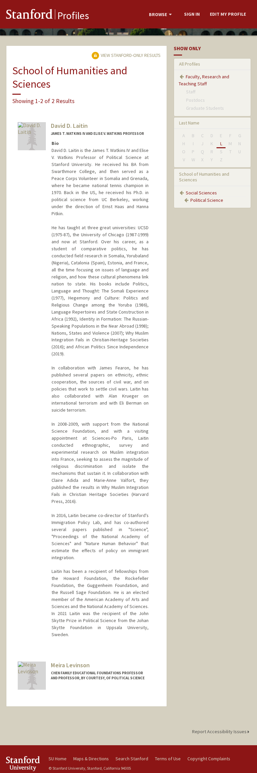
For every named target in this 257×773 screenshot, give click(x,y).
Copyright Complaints (208, 759)
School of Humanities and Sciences (204, 177)
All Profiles (189, 64)
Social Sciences (201, 193)
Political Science (206, 200)
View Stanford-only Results (130, 55)
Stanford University (23, 763)
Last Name (189, 123)
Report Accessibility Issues (220, 731)
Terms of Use (168, 759)
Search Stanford (131, 759)
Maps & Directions (91, 759)
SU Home (58, 759)
